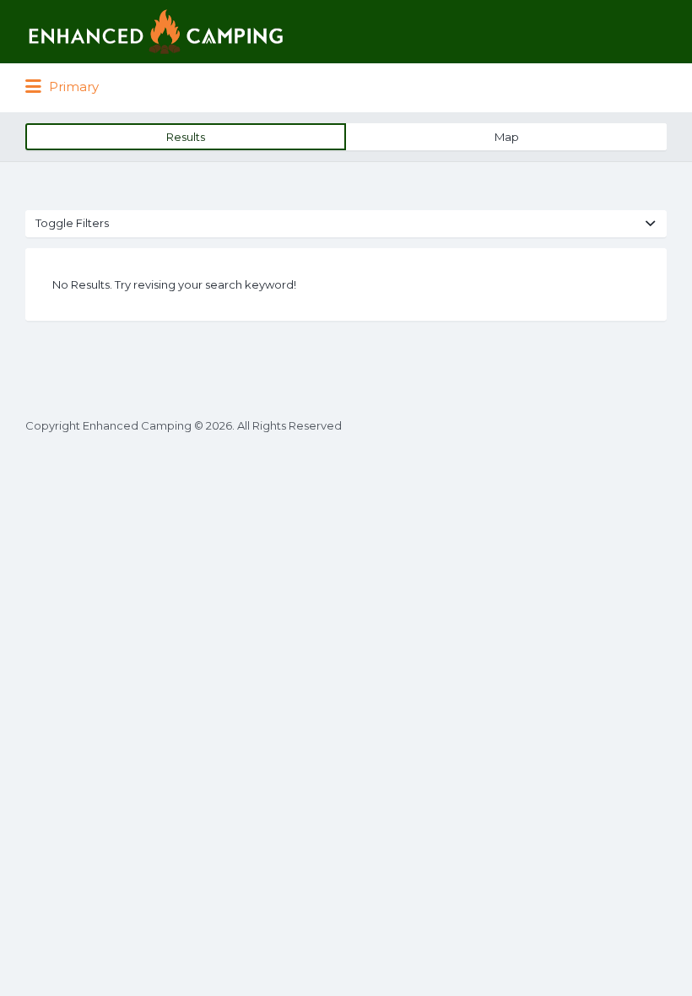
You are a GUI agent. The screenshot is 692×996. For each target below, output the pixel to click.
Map (507, 136)
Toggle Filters (72, 223)
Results (185, 136)
